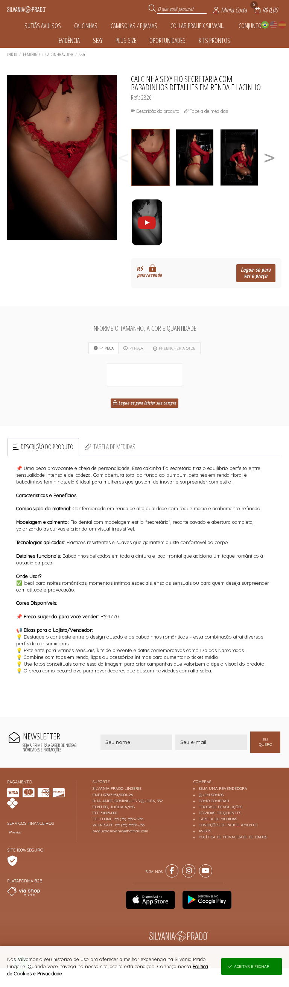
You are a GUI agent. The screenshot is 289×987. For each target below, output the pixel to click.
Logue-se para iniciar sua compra (146, 403)
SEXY (82, 54)
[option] (153, 157)
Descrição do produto (47, 446)
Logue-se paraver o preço (256, 273)
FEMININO (31, 54)
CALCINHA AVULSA (59, 54)
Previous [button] (123, 157)
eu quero (265, 742)
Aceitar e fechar (251, 966)
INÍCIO (12, 54)
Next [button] (269, 157)
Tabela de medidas (114, 446)
